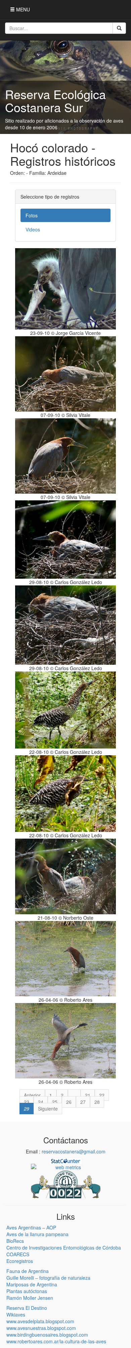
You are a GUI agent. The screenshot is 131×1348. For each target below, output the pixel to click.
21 (87, 1095)
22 (101, 1095)
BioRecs (15, 1240)
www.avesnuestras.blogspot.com (41, 1328)
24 (40, 1101)
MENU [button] (22, 9)
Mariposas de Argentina (31, 1284)
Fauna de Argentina (27, 1271)
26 (69, 1101)
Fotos (32, 215)
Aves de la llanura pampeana (37, 1234)
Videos (33, 229)
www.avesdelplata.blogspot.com (40, 1321)
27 (83, 1101)
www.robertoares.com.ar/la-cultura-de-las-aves (56, 1341)
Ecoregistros (19, 1261)
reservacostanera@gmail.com (73, 1151)
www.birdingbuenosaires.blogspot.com (47, 1334)
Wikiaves (15, 1314)
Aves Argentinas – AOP (31, 1227)
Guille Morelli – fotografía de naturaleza (48, 1277)
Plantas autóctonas (26, 1291)
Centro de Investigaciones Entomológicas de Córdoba (63, 1247)
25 (54, 1101)
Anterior (32, 1095)
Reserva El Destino (26, 1307)
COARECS (17, 1254)
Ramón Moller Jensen (29, 1297)
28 (97, 1101)
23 (26, 1101)
